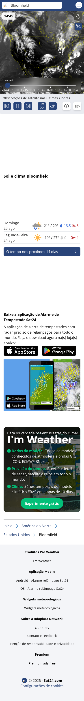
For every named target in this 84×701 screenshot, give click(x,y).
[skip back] (7, 106)
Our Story (42, 628)
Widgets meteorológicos (42, 608)
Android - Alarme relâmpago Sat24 (42, 580)
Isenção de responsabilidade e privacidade (42, 644)
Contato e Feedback (42, 636)
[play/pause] (17, 106)
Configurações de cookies (42, 685)
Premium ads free (42, 663)
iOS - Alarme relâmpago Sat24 (42, 588)
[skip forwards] (28, 106)
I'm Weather (42, 561)
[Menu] (78, 5)
